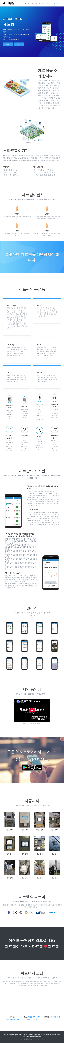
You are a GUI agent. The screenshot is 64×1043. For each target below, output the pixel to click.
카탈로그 (19, 44)
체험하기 (8, 44)
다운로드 (57, 3)
